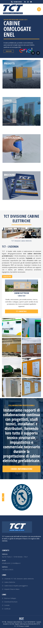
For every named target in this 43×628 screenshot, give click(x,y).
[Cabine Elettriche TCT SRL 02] (11, 367)
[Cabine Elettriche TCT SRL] (31, 327)
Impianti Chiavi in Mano (11, 589)
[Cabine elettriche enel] (11, 387)
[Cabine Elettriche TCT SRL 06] (31, 347)
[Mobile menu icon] (39, 9)
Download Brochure (10, 602)
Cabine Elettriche (9, 582)
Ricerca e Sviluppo (10, 598)
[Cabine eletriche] (31, 387)
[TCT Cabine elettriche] (31, 367)
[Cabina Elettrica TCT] (11, 327)
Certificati (7, 609)
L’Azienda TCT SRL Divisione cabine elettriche (19, 579)
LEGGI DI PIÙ (9, 48)
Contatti (7, 605)
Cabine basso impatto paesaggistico (16, 586)
